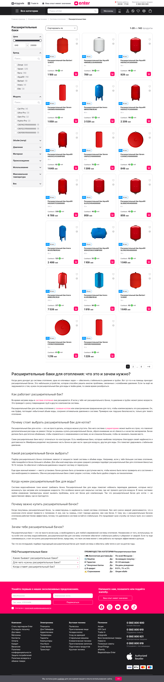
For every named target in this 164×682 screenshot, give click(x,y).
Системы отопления (58, 19)
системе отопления (44, 400)
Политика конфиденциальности (21, 651)
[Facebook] (101, 607)
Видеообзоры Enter (106, 652)
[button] (27, 36)
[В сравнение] (77, 43)
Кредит (15, 643)
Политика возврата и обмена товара (21, 659)
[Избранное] (138, 11)
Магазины (16, 635)
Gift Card (102, 629)
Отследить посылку (21, 629)
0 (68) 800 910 (135, 629)
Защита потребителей (21, 655)
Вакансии (16, 646)
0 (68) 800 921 (135, 636)
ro (119, 10)
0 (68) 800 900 (135, 622)
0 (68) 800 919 (135, 643)
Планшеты (45, 626)
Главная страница (18, 19)
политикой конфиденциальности (38, 608)
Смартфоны (45, 646)
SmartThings (103, 646)
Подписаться (73, 602)
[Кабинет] (128, 11)
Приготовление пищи (78, 629)
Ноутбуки (44, 643)
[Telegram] (126, 607)
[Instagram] (109, 607)
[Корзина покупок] (150, 11)
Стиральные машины (79, 638)
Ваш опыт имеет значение (115, 598)
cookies (60, 679)
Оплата (15, 641)
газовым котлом (63, 408)
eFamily (101, 649)
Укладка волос (76, 632)
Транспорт (45, 649)
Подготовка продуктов (79, 646)
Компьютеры (46, 641)
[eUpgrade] (18, 3)
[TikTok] (134, 607)
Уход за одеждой (77, 635)
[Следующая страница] (149, 367)
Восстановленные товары (109, 638)
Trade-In (101, 632)
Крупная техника (77, 649)
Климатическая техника (37, 19)
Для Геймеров (46, 629)
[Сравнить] (144, 11)
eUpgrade (102, 635)
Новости (102, 641)
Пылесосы (74, 626)
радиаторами (112, 428)
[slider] (14, 40)
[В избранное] (77, 39)
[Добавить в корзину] (76, 74)
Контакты (16, 638)
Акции (100, 626)
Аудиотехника (46, 632)
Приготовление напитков (80, 643)
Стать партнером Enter (22, 626)
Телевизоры (45, 635)
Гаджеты (44, 638)
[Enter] (82, 3)
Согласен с (33, 608)
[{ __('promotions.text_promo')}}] (133, 11)
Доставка (16, 632)
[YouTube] (118, 607)
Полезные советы (106, 643)
